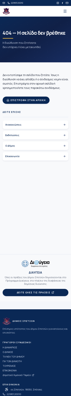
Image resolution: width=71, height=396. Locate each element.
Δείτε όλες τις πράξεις (33, 292)
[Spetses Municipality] (6, 11)
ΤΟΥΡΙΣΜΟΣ (9, 365)
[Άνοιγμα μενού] (65, 11)
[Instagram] (57, 3)
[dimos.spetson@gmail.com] (4, 3)
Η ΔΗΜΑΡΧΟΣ (10, 347)
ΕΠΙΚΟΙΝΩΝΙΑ (10, 370)
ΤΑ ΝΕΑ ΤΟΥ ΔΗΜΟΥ (13, 356)
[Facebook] (62, 3)
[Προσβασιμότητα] (7, 389)
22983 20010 (14, 394)
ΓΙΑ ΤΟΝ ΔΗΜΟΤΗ (12, 361)
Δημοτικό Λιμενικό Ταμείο (17, 375)
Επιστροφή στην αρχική (28, 100)
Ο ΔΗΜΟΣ (8, 352)
